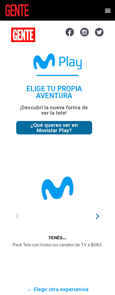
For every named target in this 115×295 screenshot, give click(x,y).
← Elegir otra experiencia (57, 289)
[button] (107, 10)
